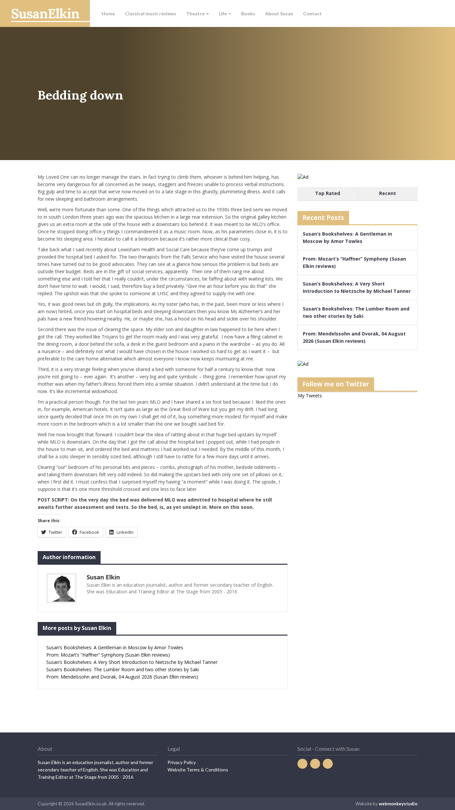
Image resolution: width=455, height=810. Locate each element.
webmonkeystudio (398, 803)
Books (248, 13)
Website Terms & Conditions (198, 769)
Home (108, 13)
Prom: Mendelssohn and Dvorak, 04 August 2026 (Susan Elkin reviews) (122, 677)
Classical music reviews (150, 13)
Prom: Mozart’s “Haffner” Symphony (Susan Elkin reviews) (108, 655)
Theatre (196, 13)
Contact (312, 13)
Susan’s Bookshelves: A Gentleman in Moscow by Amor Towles (114, 647)
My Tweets (310, 395)
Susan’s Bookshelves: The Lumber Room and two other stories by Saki (122, 669)
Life (223, 13)
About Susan (279, 13)
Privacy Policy (182, 762)
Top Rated (327, 193)
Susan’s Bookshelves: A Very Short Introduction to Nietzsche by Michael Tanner (132, 662)
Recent (387, 193)
